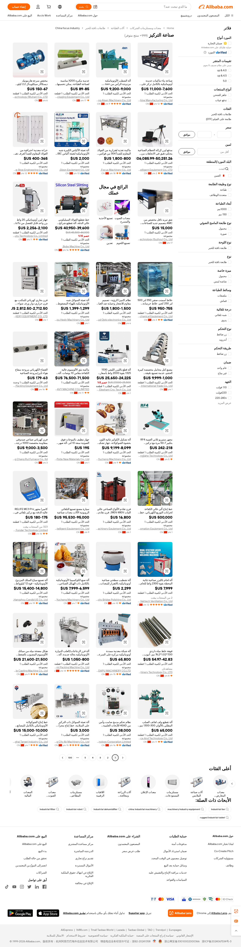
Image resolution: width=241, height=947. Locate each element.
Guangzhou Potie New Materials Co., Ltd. (71, 459)
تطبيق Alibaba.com (74, 913)
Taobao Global (136, 929)
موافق (186, 134)
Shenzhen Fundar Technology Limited (30, 530)
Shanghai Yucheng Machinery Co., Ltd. (113, 459)
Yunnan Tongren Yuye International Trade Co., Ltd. (155, 385)
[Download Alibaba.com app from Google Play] (20, 913)
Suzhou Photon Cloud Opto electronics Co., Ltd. (113, 319)
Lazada (121, 929)
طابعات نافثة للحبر (95, 28)
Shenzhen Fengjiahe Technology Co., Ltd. (155, 455)
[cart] (48, 7)
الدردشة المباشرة (83, 851)
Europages (175, 929)
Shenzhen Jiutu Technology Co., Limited (30, 235)
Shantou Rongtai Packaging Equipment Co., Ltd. (71, 96)
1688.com (82, 929)
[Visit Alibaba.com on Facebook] (44, 886)
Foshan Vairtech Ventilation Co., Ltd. (155, 601)
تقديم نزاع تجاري (84, 858)
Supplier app (137, 913)
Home (170, 28)
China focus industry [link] (67, 28)
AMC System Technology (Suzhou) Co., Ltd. (155, 239)
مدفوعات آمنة (179, 843)
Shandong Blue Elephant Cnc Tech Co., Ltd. (113, 389)
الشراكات (41, 872)
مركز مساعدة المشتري (80, 843)
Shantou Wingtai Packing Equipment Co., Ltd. (30, 385)
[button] (95, 7)
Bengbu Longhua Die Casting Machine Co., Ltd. (30, 670)
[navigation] (204, 393)
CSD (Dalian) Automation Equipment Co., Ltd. (155, 528)
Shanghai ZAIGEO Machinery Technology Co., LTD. (155, 672)
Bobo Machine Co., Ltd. (75, 246)
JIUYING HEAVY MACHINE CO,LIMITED (71, 389)
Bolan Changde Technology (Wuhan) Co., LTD (30, 96)
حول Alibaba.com (223, 836)
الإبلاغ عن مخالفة (84, 883)
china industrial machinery (142, 809)
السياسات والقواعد (176, 879)
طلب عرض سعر (131, 851)
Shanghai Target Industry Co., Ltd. (30, 741)
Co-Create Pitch (223, 851)
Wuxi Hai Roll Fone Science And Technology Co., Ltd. (155, 738)
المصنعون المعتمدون (129, 843)
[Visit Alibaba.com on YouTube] (14, 886)
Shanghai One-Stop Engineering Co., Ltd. (30, 169)
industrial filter (47, 809)
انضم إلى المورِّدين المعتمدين (31, 865)
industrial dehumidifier (105, 809)
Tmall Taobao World (102, 929)
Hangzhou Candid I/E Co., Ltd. (30, 599)
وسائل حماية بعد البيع (175, 865)
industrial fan (218, 809)
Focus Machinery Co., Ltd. (116, 169)
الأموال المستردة (84, 865)
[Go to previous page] (122, 757)
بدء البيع (42, 851)
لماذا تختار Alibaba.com (220, 843)
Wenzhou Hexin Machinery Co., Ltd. (71, 319)
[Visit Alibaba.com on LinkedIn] (37, 886)
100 (70, 757)
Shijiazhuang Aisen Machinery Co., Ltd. (113, 100)
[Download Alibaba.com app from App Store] (48, 913)
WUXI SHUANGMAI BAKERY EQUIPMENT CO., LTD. (30, 316)
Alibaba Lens (219, 913)
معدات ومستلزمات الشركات (145, 28)
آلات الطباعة (117, 28)
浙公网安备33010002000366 (182, 941)
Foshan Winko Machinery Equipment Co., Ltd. (113, 528)
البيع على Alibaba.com (34, 843)
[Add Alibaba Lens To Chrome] (180, 913)
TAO (149, 929)
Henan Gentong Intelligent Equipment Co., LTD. (155, 169)
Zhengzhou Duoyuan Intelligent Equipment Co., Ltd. (71, 528)
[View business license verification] (154, 941)
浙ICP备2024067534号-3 (216, 941)
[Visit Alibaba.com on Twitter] (29, 886)
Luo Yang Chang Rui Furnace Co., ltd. (30, 459)
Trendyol (161, 929)
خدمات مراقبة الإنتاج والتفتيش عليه (168, 872)
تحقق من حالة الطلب (35, 858)
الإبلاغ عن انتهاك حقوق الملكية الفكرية (77, 874)
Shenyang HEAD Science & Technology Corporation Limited (113, 741)
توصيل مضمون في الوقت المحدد (169, 858)
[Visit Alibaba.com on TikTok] (7, 886)
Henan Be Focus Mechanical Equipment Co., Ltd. (155, 316)
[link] (236, 911)
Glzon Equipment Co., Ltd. (74, 169)
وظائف (229, 865)
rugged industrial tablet (212, 817)
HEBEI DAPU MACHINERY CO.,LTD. (113, 670)
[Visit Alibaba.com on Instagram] (22, 886)
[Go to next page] (62, 757)
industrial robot (74, 809)
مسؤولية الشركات (223, 858)
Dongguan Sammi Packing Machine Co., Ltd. (71, 667)
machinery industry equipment (184, 809)
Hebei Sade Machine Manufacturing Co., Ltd (155, 100)
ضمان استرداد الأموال (175, 851)
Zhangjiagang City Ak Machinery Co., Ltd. (71, 741)
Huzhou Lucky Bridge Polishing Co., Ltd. (113, 599)
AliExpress (67, 929)
